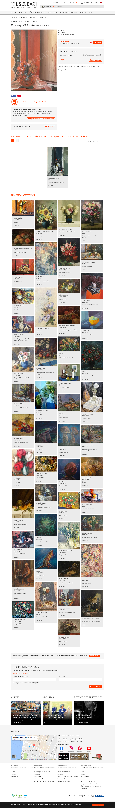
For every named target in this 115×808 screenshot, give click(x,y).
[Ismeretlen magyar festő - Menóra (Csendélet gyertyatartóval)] (92, 603)
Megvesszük (14, 776)
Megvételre (37, 776)
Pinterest (79, 751)
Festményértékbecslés (68, 12)
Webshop (22, 12)
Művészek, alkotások (64, 771)
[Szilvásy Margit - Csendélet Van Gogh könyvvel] (69, 597)
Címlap (13, 17)
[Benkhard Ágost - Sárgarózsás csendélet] (92, 523)
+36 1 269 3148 (55, 2)
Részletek (78, 804)
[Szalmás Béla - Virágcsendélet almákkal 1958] (23, 359)
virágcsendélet (68, 66)
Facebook (61, 751)
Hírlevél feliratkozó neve (20, 676)
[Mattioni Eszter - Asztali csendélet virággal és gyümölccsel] (92, 434)
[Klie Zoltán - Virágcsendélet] (69, 500)
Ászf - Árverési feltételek (88, 781)
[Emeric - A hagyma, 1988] (69, 469)
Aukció (13, 12)
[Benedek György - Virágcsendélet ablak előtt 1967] (57, 161)
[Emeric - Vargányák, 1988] (69, 435)
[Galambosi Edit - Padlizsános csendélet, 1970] (23, 425)
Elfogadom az (27, 683)
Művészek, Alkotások (37, 12)
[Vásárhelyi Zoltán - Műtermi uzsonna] (92, 252)
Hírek (82, 771)
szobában (96, 66)
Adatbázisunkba (39, 779)
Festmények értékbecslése (42, 771)
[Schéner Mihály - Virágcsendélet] (23, 609)
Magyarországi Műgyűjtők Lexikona (68, 776)
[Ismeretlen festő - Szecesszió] (46, 307)
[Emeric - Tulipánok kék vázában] (92, 355)
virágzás (89, 66)
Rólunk (92, 12)
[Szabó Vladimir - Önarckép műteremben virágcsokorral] (23, 573)
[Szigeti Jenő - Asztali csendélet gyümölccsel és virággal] (46, 352)
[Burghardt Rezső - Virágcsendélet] (69, 627)
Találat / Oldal (91, 141)
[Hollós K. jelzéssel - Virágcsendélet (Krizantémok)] (69, 213)
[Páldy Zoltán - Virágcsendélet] (69, 286)
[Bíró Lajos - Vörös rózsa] (23, 462)
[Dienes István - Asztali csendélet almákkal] (23, 393)
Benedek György (22, 17)
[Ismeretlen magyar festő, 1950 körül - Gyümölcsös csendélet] (23, 237)
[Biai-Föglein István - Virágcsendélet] (69, 535)
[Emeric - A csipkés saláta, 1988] (46, 525)
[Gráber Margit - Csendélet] (23, 296)
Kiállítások (52, 12)
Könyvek (83, 12)
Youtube (88, 751)
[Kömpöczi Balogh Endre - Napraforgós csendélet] (46, 215)
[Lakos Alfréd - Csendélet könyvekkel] (69, 569)
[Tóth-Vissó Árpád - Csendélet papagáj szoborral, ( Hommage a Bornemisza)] (23, 324)
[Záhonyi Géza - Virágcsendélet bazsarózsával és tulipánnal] (92, 215)
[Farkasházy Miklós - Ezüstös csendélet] (92, 560)
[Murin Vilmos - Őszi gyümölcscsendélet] (23, 503)
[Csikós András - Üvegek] (92, 466)
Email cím (62, 676)
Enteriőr (83, 66)
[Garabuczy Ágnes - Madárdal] (46, 395)
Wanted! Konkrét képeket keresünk (44, 781)
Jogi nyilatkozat (85, 776)
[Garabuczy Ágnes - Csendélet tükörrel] (69, 372)
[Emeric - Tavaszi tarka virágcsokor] (69, 343)
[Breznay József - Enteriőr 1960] (46, 464)
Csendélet (76, 66)
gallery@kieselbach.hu (69, 2)
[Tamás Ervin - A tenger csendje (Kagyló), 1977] (92, 286)
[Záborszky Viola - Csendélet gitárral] (92, 397)
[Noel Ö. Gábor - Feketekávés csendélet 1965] (46, 492)
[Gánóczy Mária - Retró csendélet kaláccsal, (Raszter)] (46, 596)
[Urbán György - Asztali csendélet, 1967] (23, 539)
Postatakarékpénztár (64, 781)
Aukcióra (37, 774)
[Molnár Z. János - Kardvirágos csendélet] (69, 252)
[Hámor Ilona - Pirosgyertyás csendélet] (46, 258)
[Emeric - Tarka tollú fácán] (69, 402)
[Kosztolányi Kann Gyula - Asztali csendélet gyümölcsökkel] (69, 315)
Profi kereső (61, 779)
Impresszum (84, 779)
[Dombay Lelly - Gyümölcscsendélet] (92, 320)
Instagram (71, 751)
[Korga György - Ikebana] (23, 208)
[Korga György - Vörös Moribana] (23, 267)
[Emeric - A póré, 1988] (46, 432)
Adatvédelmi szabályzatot (31, 683)
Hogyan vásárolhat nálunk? (89, 784)
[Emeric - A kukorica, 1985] (46, 558)
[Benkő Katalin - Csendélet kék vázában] (92, 496)
